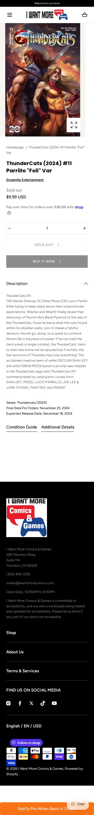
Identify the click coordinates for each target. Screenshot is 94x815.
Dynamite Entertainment (25, 180)
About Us (15, 651)
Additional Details (57, 427)
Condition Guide (21, 427)
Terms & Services (22, 670)
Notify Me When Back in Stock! (47, 808)
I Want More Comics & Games (40, 769)
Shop (11, 632)
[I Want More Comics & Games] (47, 15)
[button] (9, 15)
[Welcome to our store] (47, 3)
